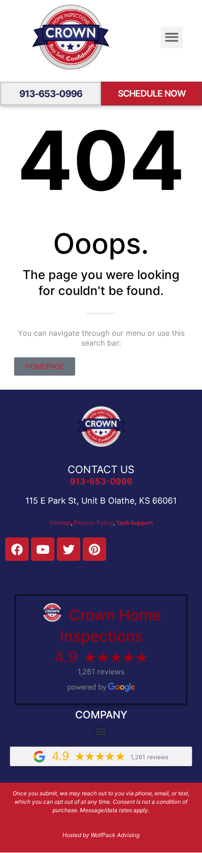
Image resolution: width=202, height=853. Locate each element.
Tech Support (134, 522)
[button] (172, 38)
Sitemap (60, 522)
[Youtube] (42, 549)
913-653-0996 (50, 93)
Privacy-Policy (93, 522)
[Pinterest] (94, 549)
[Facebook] (17, 549)
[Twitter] (68, 549)
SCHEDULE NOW (152, 93)
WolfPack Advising (115, 834)
